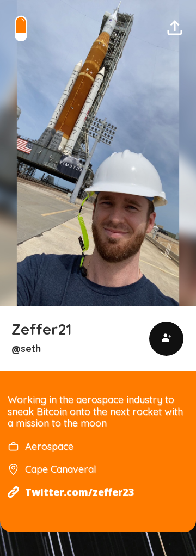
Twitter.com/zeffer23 (79, 492)
